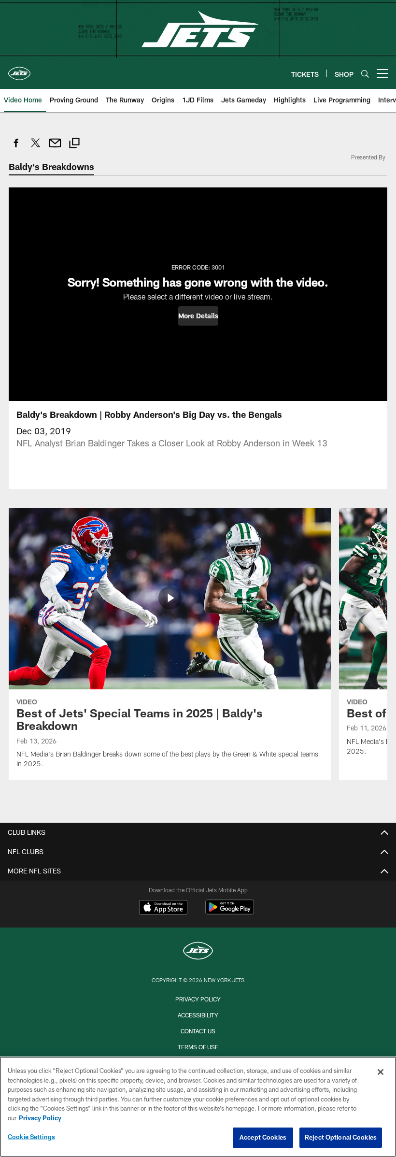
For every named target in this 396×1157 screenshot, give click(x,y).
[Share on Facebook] (16, 148)
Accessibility (198, 1015)
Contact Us (198, 1031)
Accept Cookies (263, 1137)
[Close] (380, 1072)
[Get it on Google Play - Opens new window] (230, 912)
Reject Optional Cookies (341, 1137)
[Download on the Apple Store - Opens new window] (163, 908)
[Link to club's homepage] (19, 69)
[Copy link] (74, 144)
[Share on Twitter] (35, 148)
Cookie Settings (31, 1137)
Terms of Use (198, 1046)
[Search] (365, 73)
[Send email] (55, 148)
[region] (198, 1107)
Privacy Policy (198, 999)
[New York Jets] (198, 952)
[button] (198, 316)
